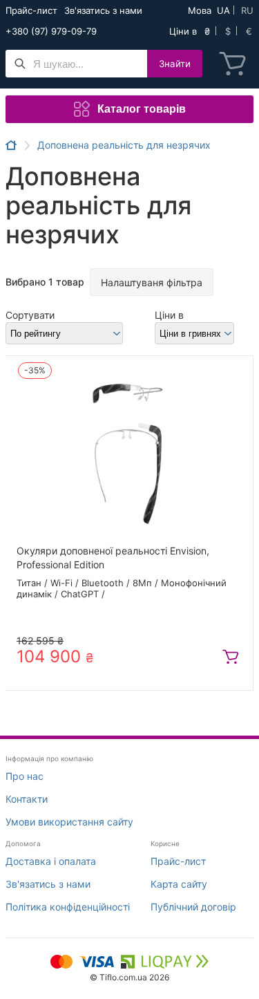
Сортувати (30, 315)
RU (247, 10)
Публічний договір (193, 907)
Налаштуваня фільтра (151, 282)
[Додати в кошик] (231, 657)
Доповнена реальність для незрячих (124, 145)
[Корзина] (233, 63)
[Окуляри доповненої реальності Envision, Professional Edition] (129, 450)
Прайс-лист (31, 10)
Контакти (27, 799)
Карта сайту (179, 884)
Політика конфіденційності (68, 907)
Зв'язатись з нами (103, 10)
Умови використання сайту (69, 822)
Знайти (175, 63)
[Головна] (11, 145)
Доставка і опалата (51, 861)
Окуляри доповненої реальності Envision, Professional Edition (113, 557)
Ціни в (169, 315)
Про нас (25, 776)
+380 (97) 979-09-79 (51, 31)
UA (223, 10)
